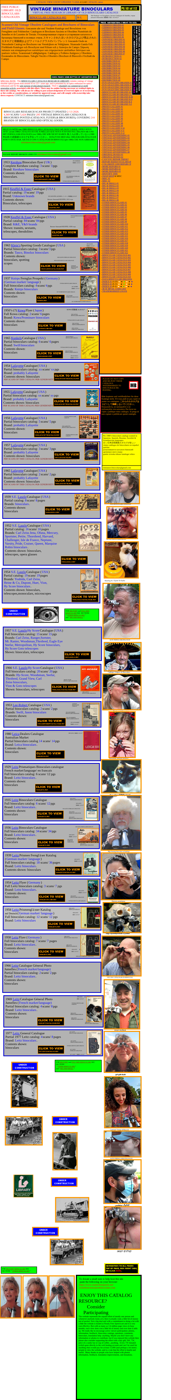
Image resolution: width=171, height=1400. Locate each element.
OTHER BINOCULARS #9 (114, 222)
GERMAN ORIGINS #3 (113, 30)
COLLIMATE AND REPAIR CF (116, 164)
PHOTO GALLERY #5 (112, 116)
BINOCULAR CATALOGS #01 (116, 255)
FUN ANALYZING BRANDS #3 (117, 87)
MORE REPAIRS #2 (111, 169)
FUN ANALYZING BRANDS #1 (117, 83)
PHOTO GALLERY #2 (112, 109)
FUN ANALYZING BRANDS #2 (117, 85)
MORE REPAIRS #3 (111, 171)
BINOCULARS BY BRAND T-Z (117, 104)
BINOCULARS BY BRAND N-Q (117, 99)
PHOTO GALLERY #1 (112, 106)
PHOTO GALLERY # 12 (113, 133)
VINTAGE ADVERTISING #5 (116, 145)
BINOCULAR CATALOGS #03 (116, 260)
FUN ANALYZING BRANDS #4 (117, 90)
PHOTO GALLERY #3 (112, 111)
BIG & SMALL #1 (110, 183)
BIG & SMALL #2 (110, 186)
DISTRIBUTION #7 (111, 75)
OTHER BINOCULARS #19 (115, 246)
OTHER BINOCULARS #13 (115, 231)
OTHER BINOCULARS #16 (115, 238)
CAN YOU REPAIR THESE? (115, 159)
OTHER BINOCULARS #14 (115, 234)
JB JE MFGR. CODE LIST (114, 289)
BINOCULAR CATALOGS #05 (116, 265)
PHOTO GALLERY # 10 (113, 128)
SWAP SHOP (108, 176)
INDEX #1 (107, 281)
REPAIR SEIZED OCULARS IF (116, 162)
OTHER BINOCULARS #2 (114, 205)
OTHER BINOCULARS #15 (115, 236)
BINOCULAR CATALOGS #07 (116, 269)
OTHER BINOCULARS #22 (115, 253)
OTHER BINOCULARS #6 (114, 214)
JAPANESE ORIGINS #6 (113, 51)
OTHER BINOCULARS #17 (115, 241)
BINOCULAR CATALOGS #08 (116, 272)
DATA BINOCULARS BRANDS (117, 279)
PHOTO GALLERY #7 (112, 121)
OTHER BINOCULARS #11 (115, 226)
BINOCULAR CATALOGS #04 (116, 262)
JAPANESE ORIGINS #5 (113, 49)
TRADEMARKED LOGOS (114, 291)
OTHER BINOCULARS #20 (115, 248)
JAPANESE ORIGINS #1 (113, 39)
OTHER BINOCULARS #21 (115, 250)
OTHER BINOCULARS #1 (114, 202)
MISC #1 (106, 178)
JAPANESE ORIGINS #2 (113, 42)
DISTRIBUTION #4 (111, 68)
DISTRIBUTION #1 (111, 61)
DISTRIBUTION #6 (111, 73)
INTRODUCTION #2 (112, 59)
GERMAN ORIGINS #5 (113, 35)
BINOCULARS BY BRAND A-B (117, 92)
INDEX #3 (107, 286)
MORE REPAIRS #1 (111, 166)
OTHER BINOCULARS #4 (114, 210)
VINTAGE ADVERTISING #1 (116, 135)
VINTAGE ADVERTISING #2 (116, 138)
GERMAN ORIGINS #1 (113, 25)
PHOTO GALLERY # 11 (113, 130)
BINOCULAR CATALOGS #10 (116, 277)
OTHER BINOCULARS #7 (114, 217)
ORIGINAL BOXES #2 (112, 157)
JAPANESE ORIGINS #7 (113, 54)
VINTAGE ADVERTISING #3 (116, 140)
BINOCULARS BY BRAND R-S (117, 102)
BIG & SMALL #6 (110, 195)
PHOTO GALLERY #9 (112, 126)
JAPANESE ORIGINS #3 (113, 44)
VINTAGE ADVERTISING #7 (116, 150)
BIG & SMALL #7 (110, 198)
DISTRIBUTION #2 (111, 63)
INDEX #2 (107, 284)
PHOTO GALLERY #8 (112, 123)
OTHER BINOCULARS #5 (114, 212)
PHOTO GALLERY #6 (112, 118)
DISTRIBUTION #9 (111, 80)
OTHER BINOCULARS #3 (114, 207)
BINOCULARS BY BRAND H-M (117, 97)
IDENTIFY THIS (110, 174)
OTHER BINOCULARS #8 (114, 219)
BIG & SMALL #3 (110, 188)
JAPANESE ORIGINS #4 (113, 47)
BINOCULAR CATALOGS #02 (116, 258)
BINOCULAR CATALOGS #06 (116, 267)
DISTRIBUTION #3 (111, 66)
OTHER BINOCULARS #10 (115, 224)
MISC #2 (106, 181)
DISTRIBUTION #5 (111, 71)
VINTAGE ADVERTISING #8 (116, 152)
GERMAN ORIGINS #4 (113, 32)
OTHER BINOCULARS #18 (115, 243)
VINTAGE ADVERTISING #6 (116, 147)
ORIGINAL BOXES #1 (112, 154)
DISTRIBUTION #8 (111, 78)
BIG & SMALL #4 (110, 190)
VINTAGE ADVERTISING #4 (116, 142)
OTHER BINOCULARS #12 (115, 229)
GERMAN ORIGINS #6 (113, 37)
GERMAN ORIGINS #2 (113, 27)
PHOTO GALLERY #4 (112, 114)
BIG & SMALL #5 (110, 193)
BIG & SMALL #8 (110, 200)
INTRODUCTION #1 (112, 56)
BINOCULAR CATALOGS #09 (116, 274)
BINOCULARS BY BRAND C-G (117, 94)
